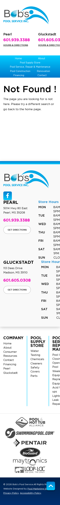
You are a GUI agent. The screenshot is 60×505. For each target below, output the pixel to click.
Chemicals (37, 359)
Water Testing (35, 353)
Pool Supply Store (37, 341)
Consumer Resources (10, 354)
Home (7, 343)
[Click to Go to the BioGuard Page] (30, 452)
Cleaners (36, 363)
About (7, 347)
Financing (9, 364)
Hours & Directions (15, 45)
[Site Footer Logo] (26, 179)
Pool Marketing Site (38, 489)
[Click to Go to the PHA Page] (30, 422)
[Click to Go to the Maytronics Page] (30, 462)
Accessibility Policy (30, 493)
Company (13, 338)
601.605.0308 (17, 280)
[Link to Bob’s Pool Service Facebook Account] (7, 195)
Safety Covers (35, 369)
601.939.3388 (16, 40)
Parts (34, 376)
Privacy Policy (11, 493)
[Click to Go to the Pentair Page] (30, 443)
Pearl (6, 368)
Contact (8, 360)
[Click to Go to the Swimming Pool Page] (30, 433)
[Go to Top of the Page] (50, 486)
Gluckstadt (10, 373)
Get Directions (17, 230)
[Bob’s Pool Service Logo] (26, 15)
